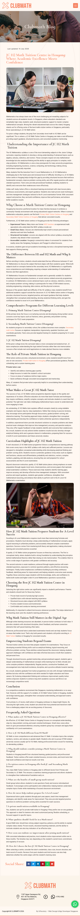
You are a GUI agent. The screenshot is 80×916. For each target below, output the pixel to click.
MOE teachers (49, 224)
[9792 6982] (53, 897)
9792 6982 (60, 897)
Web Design (52, 911)
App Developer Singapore (68, 911)
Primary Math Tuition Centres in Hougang (54, 214)
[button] (28, 864)
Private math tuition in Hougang (34, 361)
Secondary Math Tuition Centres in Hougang (22, 217)
